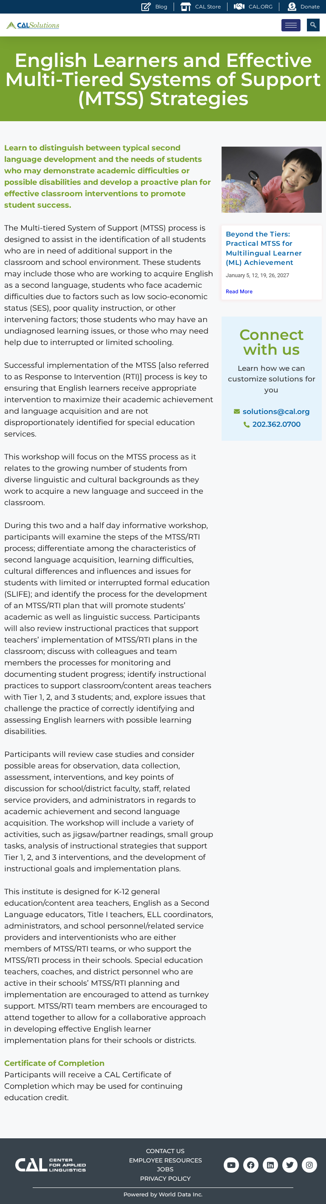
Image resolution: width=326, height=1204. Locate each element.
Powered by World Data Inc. (163, 1194)
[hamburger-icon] (291, 25)
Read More (239, 291)
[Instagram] (309, 1165)
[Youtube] (231, 1165)
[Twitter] (290, 1165)
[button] (313, 25)
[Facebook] (251, 1165)
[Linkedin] (270, 1165)
